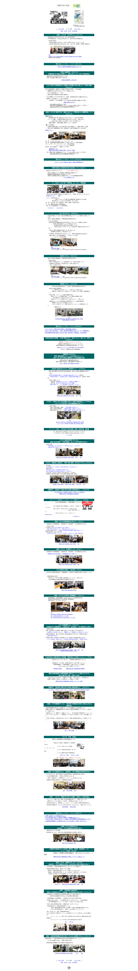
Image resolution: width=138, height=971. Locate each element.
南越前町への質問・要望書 (58, 484)
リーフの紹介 (69, 435)
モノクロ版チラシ (59, 207)
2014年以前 (74, 31)
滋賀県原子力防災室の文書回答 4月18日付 (69, 650)
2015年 (69, 31)
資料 (64, 248)
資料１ (76, 457)
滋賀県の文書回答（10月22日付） (69, 320)
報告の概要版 (65, 806)
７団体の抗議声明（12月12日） (69, 80)
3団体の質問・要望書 (55, 248)
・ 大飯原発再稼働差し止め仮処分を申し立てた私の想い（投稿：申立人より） (65, 821)
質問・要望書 (71, 730)
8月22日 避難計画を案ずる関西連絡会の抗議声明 (69, 363)
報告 (50, 54)
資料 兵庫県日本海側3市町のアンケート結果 (59, 615)
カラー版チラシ (51, 207)
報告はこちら (48, 130)
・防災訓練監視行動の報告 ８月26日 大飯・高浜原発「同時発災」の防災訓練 (65, 332)
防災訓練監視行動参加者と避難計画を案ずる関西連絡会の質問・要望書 (69, 318)
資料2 (79, 649)
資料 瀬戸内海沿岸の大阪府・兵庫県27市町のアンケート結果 (63, 617)
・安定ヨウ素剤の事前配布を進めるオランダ (69, 66)
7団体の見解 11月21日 (69, 102)
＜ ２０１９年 (60, 29)
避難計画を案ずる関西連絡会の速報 (69, 843)
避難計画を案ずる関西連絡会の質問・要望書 (65, 395)
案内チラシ (71, 921)
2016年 (65, 31)
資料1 (75, 649)
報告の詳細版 (73, 806)
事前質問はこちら (53, 149)
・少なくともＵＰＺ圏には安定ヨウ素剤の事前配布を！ (69, 162)
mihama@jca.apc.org (48, 514)
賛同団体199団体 (58, 668)
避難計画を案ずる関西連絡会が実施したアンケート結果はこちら (69, 856)
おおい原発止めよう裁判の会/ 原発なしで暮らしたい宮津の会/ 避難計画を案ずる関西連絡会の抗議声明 (69, 689)
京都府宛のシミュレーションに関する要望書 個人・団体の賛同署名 (70, 347)
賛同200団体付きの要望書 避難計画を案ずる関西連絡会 (62, 614)
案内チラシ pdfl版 (75, 755)
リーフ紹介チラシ (76, 516)
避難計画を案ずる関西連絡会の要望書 (69, 590)
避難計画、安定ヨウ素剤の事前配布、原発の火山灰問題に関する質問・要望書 (65, 56)
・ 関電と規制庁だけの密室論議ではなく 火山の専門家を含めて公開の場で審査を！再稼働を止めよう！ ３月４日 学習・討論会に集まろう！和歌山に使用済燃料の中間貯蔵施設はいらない (67, 817)
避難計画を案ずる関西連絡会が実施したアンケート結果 (69, 681)
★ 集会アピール (50, 195)
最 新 (62, 31)
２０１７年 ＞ (78, 29)
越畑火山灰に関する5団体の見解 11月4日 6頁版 (62, 150)
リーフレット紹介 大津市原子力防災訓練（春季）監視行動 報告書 (69, 423)
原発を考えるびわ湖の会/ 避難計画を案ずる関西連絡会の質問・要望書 (70, 422)
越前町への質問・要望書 (70, 484)
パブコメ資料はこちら (69, 177)
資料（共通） (79, 484)
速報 (78, 564)
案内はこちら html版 (64, 755)
